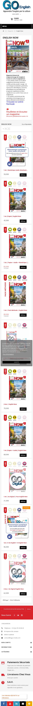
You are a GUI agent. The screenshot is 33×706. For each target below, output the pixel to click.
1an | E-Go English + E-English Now (15, 543)
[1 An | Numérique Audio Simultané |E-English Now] (16, 151)
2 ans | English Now (10, 404)
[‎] (7, 109)
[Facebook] (14, 615)
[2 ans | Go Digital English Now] (16, 569)
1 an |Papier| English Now (12, 216)
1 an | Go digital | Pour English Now (15, 496)
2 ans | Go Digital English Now (14, 589)
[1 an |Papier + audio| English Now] (16, 431)
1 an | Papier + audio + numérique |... (16, 262)
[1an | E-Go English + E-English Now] (16, 523)
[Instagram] (21, 615)
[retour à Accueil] (3, 31)
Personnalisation (16, 359)
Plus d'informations (8, 354)
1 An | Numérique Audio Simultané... (16, 170)
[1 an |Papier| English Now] (16, 197)
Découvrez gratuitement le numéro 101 (17, 116)
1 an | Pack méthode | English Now (15, 310)
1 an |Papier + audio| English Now (15, 450)
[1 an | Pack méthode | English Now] (16, 291)
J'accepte (16, 362)
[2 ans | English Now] (16, 385)
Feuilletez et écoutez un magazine (16, 113)
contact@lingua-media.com (12, 638)
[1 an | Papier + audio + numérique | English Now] (16, 243)
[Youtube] (18, 615)
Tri (3, 129)
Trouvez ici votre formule (14, 102)
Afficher (23, 175)
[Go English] (16, 6)
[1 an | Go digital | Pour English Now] (16, 477)
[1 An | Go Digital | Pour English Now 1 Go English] (16, 338)
